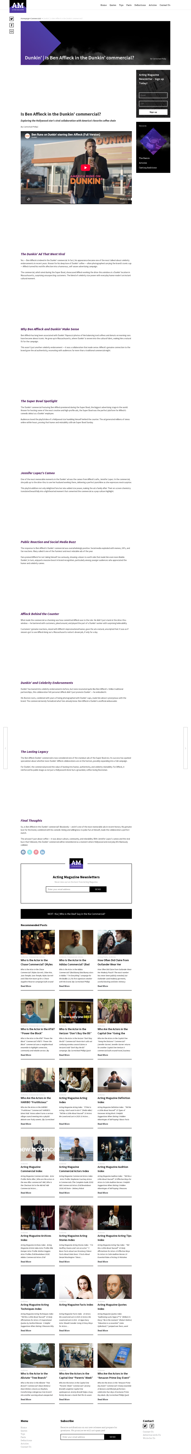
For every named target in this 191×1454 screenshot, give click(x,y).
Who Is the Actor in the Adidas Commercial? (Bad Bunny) (74, 964)
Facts (129, 5)
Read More (26, 986)
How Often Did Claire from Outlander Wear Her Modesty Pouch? (113, 964)
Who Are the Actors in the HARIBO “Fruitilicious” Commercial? (36, 1102)
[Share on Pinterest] (36, 852)
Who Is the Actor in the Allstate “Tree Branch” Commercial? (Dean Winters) (38, 1378)
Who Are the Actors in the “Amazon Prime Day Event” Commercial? (114, 1378)
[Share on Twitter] (30, 852)
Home (104, 5)
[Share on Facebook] (23, 852)
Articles (153, 5)
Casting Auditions (148, 167)
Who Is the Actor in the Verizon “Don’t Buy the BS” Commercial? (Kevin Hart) (75, 1033)
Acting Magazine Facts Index (76, 1304)
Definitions (140, 5)
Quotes (113, 5)
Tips (121, 5)
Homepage (25, 18)
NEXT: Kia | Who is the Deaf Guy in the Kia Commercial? (76, 913)
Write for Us (149, 1438)
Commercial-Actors (36, 957)
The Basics (144, 158)
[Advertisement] (76, 89)
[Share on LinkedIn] (43, 852)
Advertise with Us (152, 1435)
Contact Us (165, 5)
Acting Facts (103, 957)
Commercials (35, 18)
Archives (24, 957)
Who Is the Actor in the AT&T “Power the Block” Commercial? (38, 1033)
